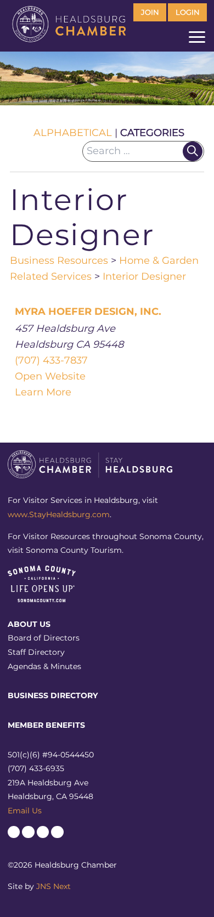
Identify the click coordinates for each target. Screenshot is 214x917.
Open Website (50, 376)
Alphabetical (72, 133)
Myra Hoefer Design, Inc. (88, 311)
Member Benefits (46, 725)
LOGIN (188, 12)
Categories (152, 133)
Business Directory (53, 695)
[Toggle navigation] (197, 39)
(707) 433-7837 (51, 360)
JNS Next (53, 886)
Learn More (43, 392)
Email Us (25, 811)
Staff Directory (36, 652)
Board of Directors (44, 638)
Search (192, 151)
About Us (29, 624)
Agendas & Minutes (44, 666)
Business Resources (59, 260)
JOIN (150, 12)
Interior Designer (144, 276)
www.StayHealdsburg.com (59, 514)
